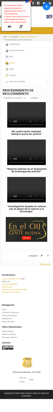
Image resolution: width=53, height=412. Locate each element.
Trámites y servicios (10, 312)
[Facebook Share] (47, 256)
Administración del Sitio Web (14, 289)
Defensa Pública (9, 334)
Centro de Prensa (9, 315)
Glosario (12, 75)
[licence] (7, 347)
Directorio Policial (16, 50)
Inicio (4, 309)
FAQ (11, 56)
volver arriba (44, 264)
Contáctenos (14, 44)
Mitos (11, 69)
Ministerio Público (9, 337)
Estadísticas (7, 318)
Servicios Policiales (17, 81)
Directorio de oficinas (11, 292)
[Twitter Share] (42, 256)
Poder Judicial (8, 331)
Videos (12, 63)
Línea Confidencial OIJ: (11, 279)
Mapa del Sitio (8, 321)
